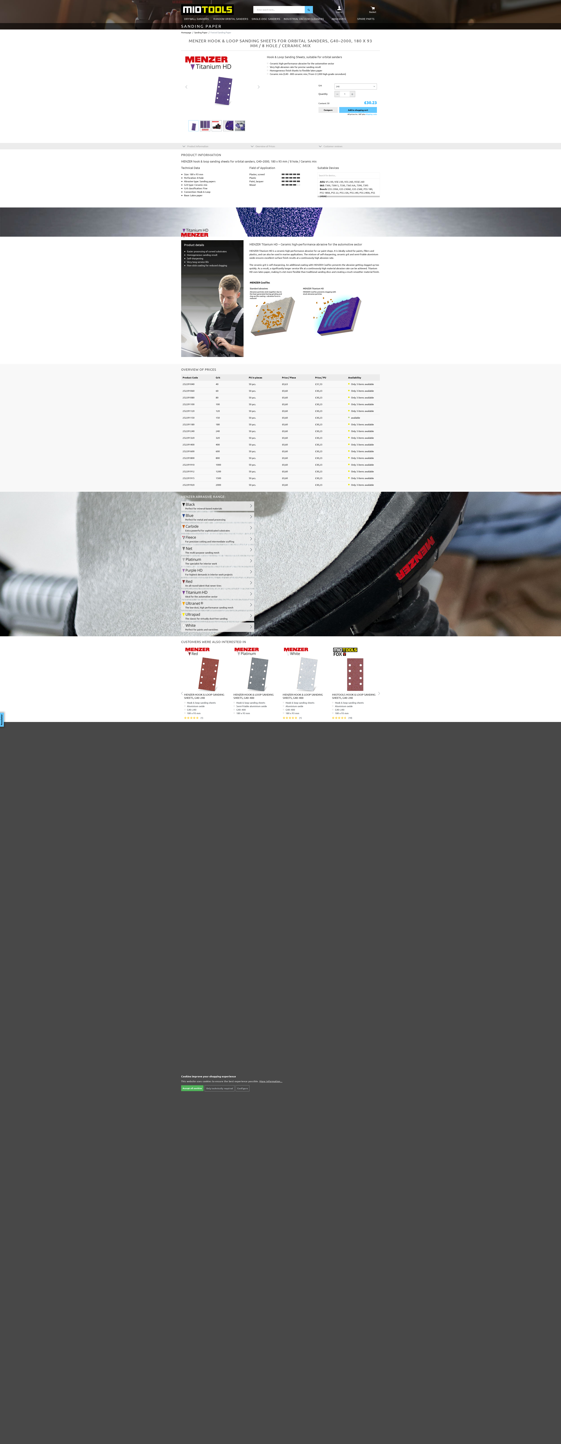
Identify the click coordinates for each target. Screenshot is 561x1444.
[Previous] (186, 86)
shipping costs (371, 114)
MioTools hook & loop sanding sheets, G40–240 (353, 696)
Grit (320, 85)
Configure (242, 1088)
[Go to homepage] (207, 9)
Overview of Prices (265, 146)
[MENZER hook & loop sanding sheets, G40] (206, 669)
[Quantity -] (337, 94)
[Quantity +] (352, 94)
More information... (270, 1081)
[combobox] (279, 9)
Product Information (197, 146)
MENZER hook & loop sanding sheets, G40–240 (204, 696)
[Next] (259, 86)
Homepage (186, 32)
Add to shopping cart (358, 110)
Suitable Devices (328, 168)
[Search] (309, 9)
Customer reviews (332, 146)
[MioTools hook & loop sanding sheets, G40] (354, 669)
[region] (222, 93)
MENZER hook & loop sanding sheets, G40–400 (253, 696)
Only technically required (219, 1088)
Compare (328, 110)
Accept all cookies (192, 1088)
